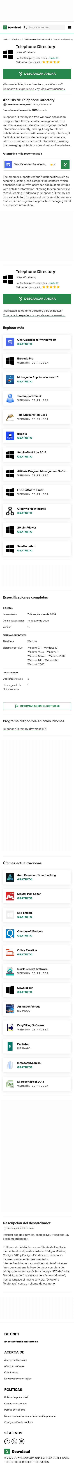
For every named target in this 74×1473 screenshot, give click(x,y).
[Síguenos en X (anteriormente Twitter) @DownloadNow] (14, 1441)
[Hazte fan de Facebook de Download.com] (7, 1441)
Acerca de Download (15, 1360)
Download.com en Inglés (18, 1378)
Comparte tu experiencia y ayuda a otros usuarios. (34, 89)
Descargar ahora (40, 74)
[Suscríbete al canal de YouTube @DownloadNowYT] (21, 1441)
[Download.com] (12, 27)
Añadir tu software (14, 1366)
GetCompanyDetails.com (20, 1227)
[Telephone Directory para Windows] (8, 54)
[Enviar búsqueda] (26, 27)
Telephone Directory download (22, 729)
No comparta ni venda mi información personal (30, 1416)
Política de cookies (14, 1409)
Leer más (42, 110)
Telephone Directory (35, 49)
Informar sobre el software (40, 705)
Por (31, 58)
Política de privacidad (16, 1397)
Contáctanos (11, 1372)
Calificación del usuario (28, 62)
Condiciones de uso (15, 1403)
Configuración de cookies (18, 1422)
